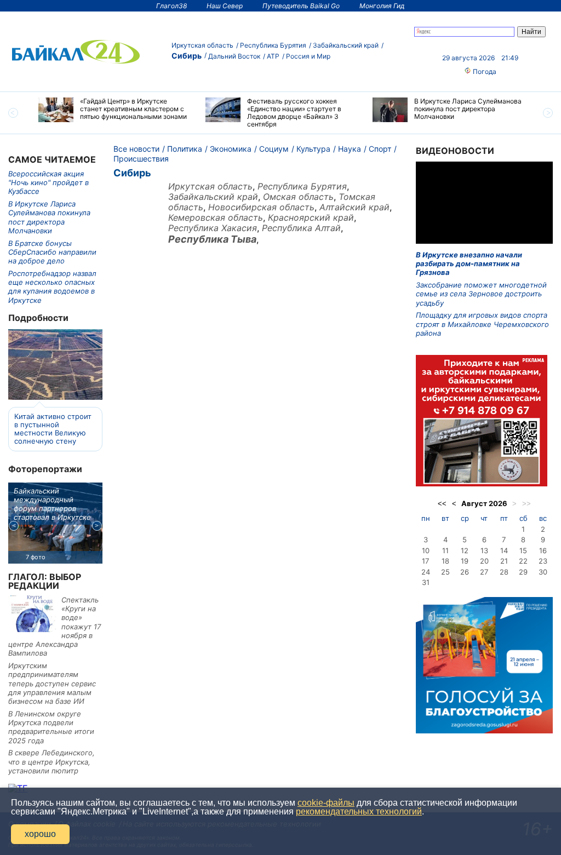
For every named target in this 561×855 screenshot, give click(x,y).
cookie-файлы (325, 802)
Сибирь (186, 55)
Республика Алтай (301, 227)
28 (504, 571)
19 (464, 560)
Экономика (230, 148)
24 (425, 571)
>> (526, 504)
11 (445, 550)
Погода (483, 71)
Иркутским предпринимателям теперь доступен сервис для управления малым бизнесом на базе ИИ (52, 683)
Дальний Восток (234, 56)
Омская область (298, 196)
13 (484, 550)
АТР (273, 56)
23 (543, 560)
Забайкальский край (346, 45)
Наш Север (225, 6)
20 (484, 560)
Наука (349, 148)
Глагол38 (171, 6)
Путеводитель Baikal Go (301, 6)
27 (484, 571)
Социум (274, 148)
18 (445, 560)
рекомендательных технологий (359, 811)
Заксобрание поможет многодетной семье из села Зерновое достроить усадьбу (481, 293)
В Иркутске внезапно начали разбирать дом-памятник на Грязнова (469, 263)
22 (523, 560)
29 (523, 571)
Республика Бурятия (273, 45)
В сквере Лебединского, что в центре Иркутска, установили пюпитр (51, 761)
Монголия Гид (382, 6)
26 (464, 571)
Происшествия (141, 158)
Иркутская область (202, 45)
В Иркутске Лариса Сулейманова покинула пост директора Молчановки (49, 217)
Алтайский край (354, 207)
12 (464, 550)
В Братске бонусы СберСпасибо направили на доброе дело (52, 252)
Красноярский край (311, 217)
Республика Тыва (212, 239)
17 (425, 560)
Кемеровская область (215, 217)
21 (504, 560)
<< (442, 504)
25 (445, 571)
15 (523, 550)
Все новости (136, 148)
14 (504, 550)
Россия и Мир (308, 56)
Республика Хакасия (212, 227)
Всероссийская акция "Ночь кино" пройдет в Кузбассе (48, 182)
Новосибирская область (261, 207)
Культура (313, 148)
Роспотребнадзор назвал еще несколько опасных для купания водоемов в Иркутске (52, 287)
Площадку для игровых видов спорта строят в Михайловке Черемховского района (482, 324)
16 (543, 550)
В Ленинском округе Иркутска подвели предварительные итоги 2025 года (51, 727)
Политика (184, 148)
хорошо (40, 834)
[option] (113, 109)
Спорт (380, 148)
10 (426, 550)
